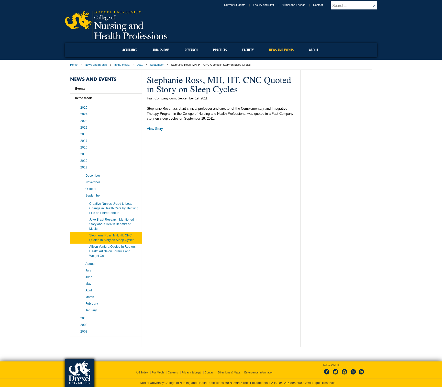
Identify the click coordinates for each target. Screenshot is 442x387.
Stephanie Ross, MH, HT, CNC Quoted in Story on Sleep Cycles (111, 238)
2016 (83, 147)
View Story (155, 129)
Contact (318, 4)
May (88, 284)
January (91, 310)
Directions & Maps (229, 372)
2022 (83, 127)
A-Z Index (142, 372)
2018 (83, 134)
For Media (158, 372)
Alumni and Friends (293, 4)
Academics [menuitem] (129, 50)
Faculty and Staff (263, 4)
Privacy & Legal (191, 372)
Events (80, 88)
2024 (83, 114)
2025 (83, 107)
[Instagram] (344, 374)
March (89, 297)
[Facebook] (328, 374)
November (92, 182)
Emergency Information (258, 372)
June (88, 277)
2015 (83, 154)
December (92, 175)
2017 (83, 141)
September (157, 64)
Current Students (234, 4)
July (88, 270)
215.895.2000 (294, 383)
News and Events (96, 64)
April (88, 290)
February (91, 303)
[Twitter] (336, 374)
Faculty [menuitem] (248, 50)
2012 (83, 161)
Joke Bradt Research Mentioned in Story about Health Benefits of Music (113, 224)
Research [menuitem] (191, 50)
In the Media (121, 64)
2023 (83, 121)
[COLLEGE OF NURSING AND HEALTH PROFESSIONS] (116, 38)
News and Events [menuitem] (281, 50)
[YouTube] (353, 374)
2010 (83, 318)
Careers (173, 372)
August (90, 264)
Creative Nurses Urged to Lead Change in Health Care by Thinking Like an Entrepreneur (113, 208)
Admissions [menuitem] (160, 50)
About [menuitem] (313, 50)
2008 (83, 331)
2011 (140, 64)
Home (74, 64)
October (90, 189)
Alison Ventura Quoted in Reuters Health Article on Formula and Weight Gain (112, 251)
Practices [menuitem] (220, 50)
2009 (83, 325)
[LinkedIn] (361, 374)
